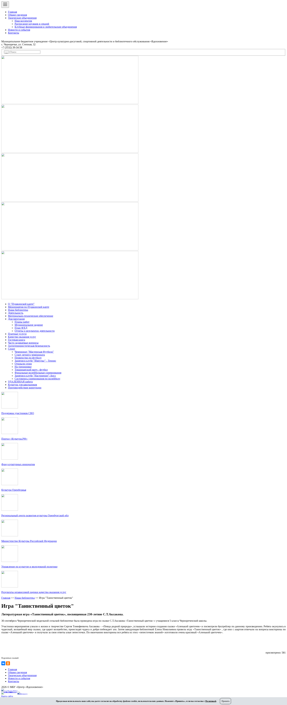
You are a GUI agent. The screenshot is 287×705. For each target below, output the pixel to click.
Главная (12, 11)
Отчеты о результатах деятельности (35, 330)
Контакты (13, 32)
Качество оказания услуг (22, 336)
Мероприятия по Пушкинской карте (28, 307)
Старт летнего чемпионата (30, 354)
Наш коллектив (23, 20)
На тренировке (23, 366)
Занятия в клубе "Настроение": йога (35, 375)
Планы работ (22, 321)
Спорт (11, 348)
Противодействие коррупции (24, 387)
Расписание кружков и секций (32, 23)
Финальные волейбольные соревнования (38, 372)
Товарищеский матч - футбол (31, 369)
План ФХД (21, 327)
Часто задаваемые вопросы (23, 342)
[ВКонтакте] (3, 663)
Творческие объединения (22, 17)
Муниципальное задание (29, 324)
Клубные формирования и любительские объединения (46, 26)
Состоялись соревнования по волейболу (37, 378)
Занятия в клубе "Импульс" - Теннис (35, 360)
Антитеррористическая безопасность (29, 345)
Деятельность (15, 312)
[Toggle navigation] (5, 4)
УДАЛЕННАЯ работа (20, 381)
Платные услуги (17, 333)
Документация (16, 318)
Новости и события (19, 29)
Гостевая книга (16, 339)
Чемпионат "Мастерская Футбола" (34, 351)
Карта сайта (7, 696)
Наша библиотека (18, 309)
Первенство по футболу (28, 357)
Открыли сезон (23, 363)
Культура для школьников (22, 384)
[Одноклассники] (8, 663)
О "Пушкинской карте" (21, 304)
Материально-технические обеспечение (30, 315)
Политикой (210, 701)
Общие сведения (17, 14)
